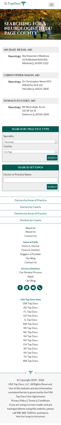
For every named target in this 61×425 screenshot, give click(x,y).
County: (7, 146)
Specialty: (8, 136)
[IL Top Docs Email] (33, 287)
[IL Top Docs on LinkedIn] (26, 287)
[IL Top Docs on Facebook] (20, 287)
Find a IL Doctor (30, 245)
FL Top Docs (30, 311)
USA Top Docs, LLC (18, 384)
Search (52, 157)
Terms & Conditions (39, 400)
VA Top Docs (30, 352)
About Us (30, 231)
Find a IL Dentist (30, 249)
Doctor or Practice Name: (17, 174)
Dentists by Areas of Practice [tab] (30, 213)
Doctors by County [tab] (30, 206)
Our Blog (30, 258)
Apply (30, 276)
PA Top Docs (31, 348)
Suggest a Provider (30, 254)
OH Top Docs (30, 344)
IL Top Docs (30, 319)
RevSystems (39, 416)
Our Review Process (30, 272)
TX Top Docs (30, 356)
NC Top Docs (30, 332)
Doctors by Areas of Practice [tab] (31, 200)
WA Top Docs (30, 360)
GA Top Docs (30, 315)
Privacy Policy (19, 400)
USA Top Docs (30, 303)
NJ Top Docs (31, 336)
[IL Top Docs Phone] (39, 287)
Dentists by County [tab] (30, 220)
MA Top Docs (30, 323)
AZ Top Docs (30, 307)
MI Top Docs (30, 328)
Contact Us (30, 235)
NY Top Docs (30, 340)
